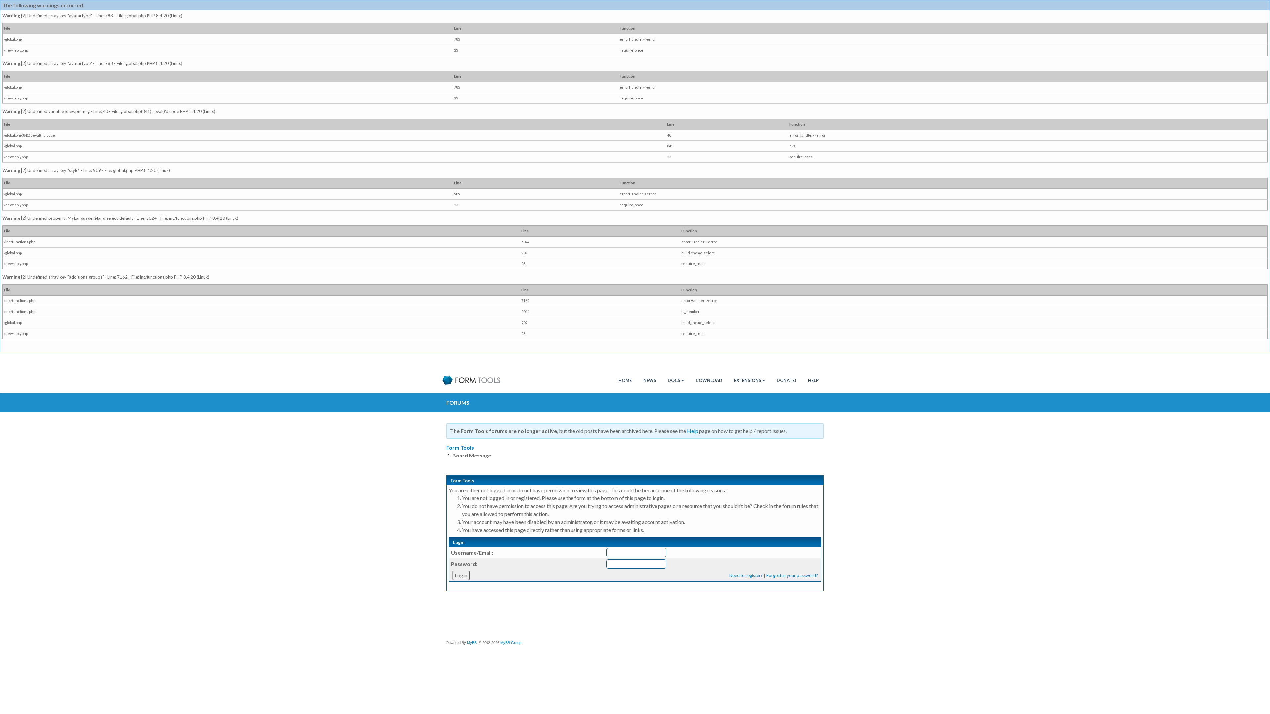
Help (813, 380)
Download (709, 380)
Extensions (747, 380)
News (649, 380)
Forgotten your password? (792, 575)
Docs (674, 380)
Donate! (786, 380)
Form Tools (460, 447)
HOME (625, 380)
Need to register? (746, 575)
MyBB (472, 643)
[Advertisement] (640, 617)
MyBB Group (510, 643)
